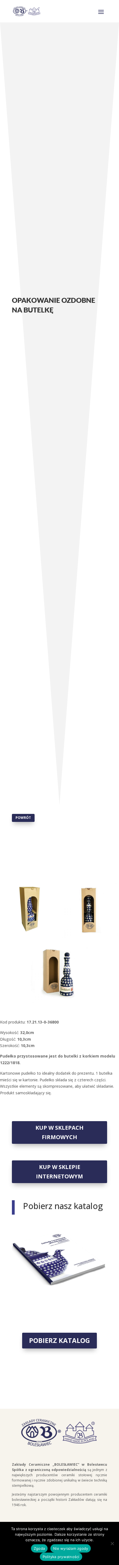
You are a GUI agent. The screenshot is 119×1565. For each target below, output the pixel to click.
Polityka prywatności (61, 1556)
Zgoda (39, 1548)
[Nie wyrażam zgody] (112, 1543)
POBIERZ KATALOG (59, 1340)
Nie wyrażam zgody (70, 1548)
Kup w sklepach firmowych (59, 1132)
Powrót (23, 817)
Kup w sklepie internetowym (59, 1171)
